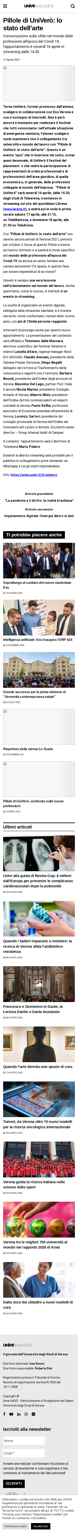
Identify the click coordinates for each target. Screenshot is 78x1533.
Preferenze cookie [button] (15, 1526)
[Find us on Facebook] (4, 1414)
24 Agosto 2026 (13, 1313)
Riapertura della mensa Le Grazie (28, 749)
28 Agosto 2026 (13, 957)
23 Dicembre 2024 (14, 645)
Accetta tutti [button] (40, 1526)
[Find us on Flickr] (33, 1414)
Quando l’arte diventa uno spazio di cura (37, 1067)
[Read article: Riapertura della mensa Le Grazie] (39, 727)
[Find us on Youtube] (11, 1414)
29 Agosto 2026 (13, 892)
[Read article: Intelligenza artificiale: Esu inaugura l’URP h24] (39, 617)
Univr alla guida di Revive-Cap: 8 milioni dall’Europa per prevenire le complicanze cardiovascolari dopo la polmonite (38, 881)
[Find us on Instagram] (26, 1414)
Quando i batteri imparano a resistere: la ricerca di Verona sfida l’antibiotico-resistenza (37, 946)
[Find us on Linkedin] (18, 1414)
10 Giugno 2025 (13, 593)
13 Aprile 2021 (11, 59)
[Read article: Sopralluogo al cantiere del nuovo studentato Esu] (39, 561)
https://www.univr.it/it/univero (34, 475)
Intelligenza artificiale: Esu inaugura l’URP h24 (37, 639)
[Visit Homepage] (39, 6)
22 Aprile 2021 (13, 811)
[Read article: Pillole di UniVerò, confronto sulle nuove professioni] (39, 779)
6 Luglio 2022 (12, 702)
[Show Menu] (5, 6)
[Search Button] (73, 6)
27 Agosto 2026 (13, 1072)
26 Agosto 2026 (13, 1133)
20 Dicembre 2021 (14, 754)
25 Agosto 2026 (13, 1193)
